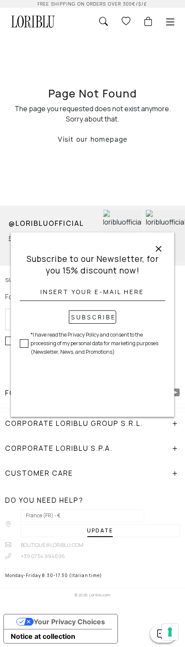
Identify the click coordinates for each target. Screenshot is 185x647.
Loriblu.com (99, 595)
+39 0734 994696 (42, 556)
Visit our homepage (92, 139)
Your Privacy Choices (69, 621)
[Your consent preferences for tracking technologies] (170, 632)
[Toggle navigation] (170, 22)
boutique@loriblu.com (51, 545)
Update (100, 530)
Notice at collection (43, 636)
